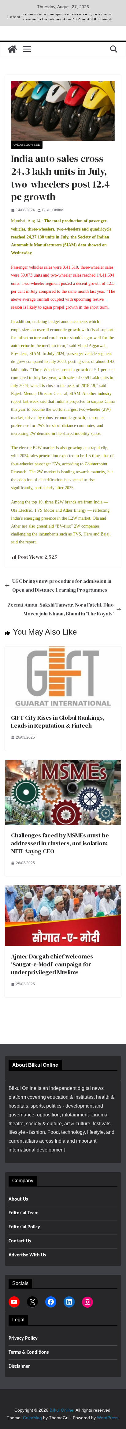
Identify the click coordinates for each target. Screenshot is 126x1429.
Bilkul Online (52, 210)
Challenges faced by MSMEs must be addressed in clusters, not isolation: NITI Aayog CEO (60, 843)
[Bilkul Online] (12, 49)
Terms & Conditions (29, 1352)
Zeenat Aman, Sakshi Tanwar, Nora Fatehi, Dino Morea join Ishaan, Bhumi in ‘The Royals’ (61, 609)
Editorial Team (24, 1213)
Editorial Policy (24, 1227)
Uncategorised (26, 144)
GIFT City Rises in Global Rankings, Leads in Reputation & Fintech (57, 721)
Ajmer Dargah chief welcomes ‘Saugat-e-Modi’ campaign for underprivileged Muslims (52, 964)
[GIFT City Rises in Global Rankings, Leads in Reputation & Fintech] (63, 650)
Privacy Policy (23, 1338)
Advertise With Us (27, 1255)
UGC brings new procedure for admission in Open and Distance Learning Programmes (61, 585)
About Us (18, 1199)
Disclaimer (19, 1366)
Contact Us (20, 1241)
